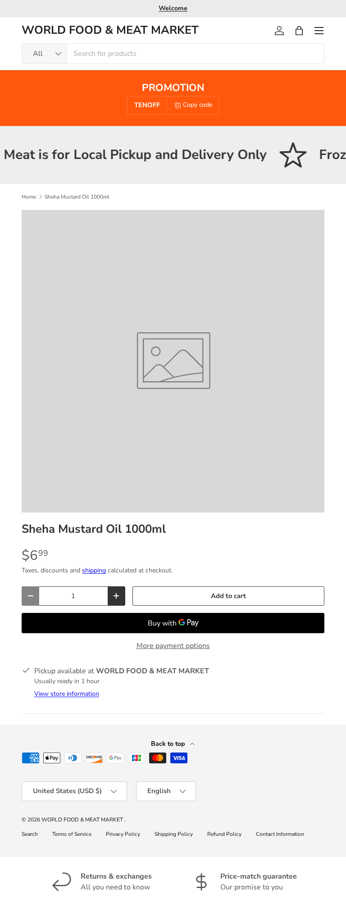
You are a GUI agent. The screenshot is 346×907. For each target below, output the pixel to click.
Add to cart (228, 595)
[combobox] (173, 53)
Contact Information (280, 834)
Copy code (197, 104)
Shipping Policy (174, 834)
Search (30, 834)
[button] (299, 31)
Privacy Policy (123, 834)
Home (29, 197)
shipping (94, 570)
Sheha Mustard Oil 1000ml (77, 197)
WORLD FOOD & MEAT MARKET (82, 819)
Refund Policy (224, 834)
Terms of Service (71, 834)
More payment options (173, 646)
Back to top (169, 743)
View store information (66, 693)
